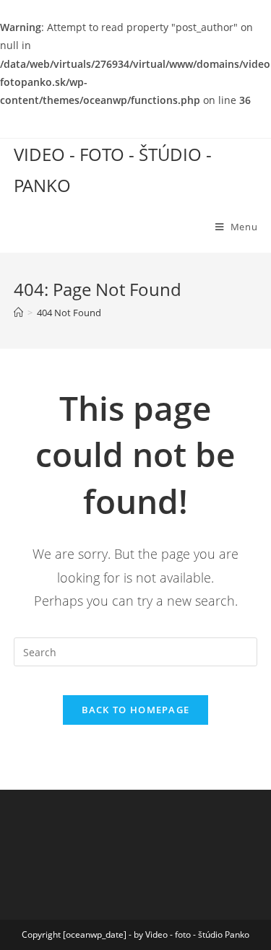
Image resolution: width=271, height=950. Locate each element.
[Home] (18, 312)
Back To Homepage (136, 709)
